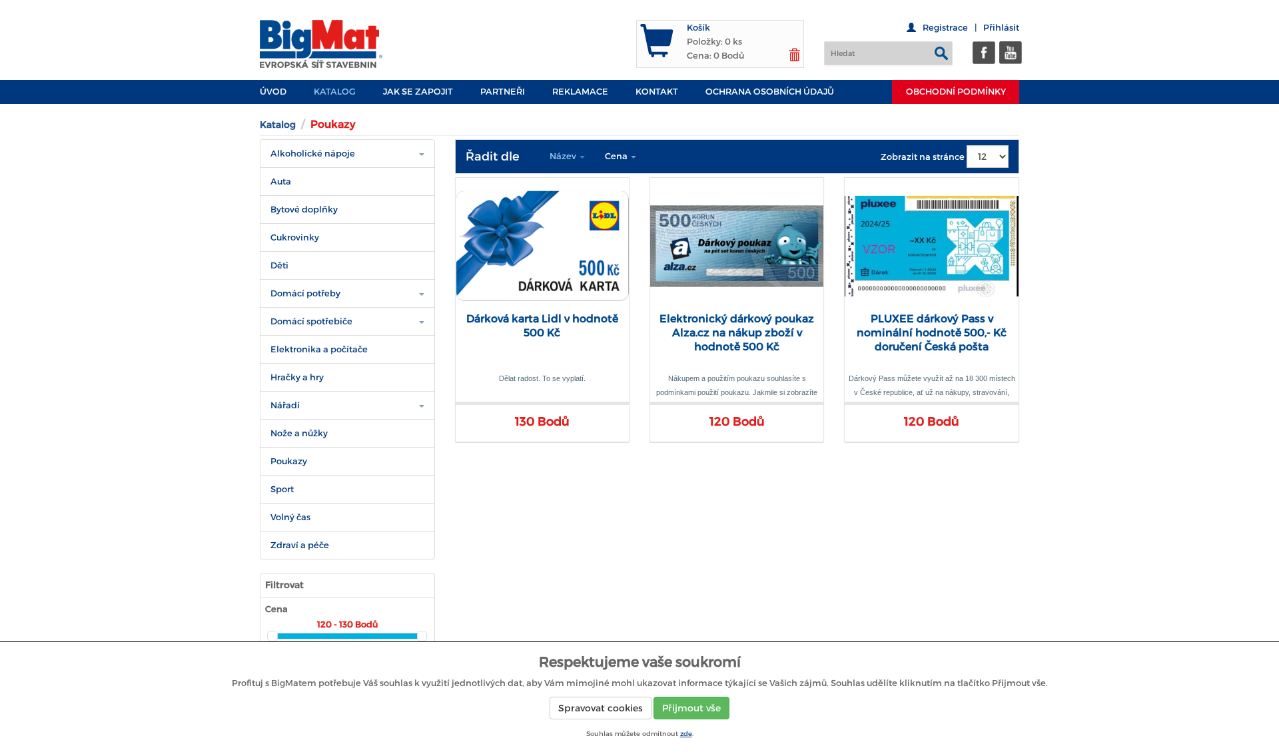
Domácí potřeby (305, 293)
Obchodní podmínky (956, 91)
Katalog (335, 91)
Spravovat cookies (600, 708)
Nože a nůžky (299, 433)
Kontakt (657, 91)
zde (686, 733)
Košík (698, 27)
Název (564, 156)
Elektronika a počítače (319, 349)
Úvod (273, 91)
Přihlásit (1001, 27)
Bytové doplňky (304, 209)
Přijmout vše (691, 708)
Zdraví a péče (299, 545)
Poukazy (288, 461)
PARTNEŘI (502, 91)
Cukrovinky (294, 237)
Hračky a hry (297, 377)
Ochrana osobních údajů (769, 91)
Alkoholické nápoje (312, 153)
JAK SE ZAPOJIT (418, 91)
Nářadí (285, 405)
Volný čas (290, 517)
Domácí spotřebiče (311, 321)
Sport (282, 489)
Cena (617, 156)
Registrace (945, 27)
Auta (280, 181)
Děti (279, 265)
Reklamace (580, 91)
